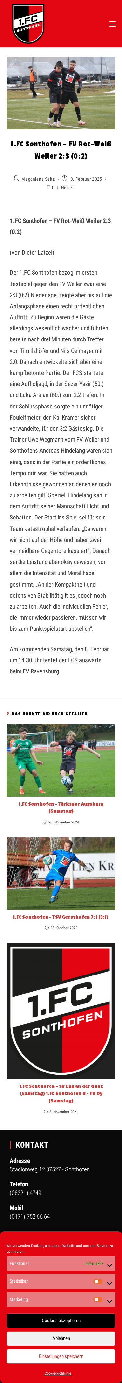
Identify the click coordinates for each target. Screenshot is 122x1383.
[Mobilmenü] (112, 23)
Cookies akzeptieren (61, 1320)
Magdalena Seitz (38, 179)
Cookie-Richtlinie (58, 1373)
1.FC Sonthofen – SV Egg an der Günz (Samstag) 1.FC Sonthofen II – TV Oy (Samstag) (61, 1094)
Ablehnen (61, 1338)
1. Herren (65, 187)
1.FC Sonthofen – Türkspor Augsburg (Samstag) (61, 807)
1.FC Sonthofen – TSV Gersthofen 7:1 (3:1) (61, 917)
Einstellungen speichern (61, 1356)
